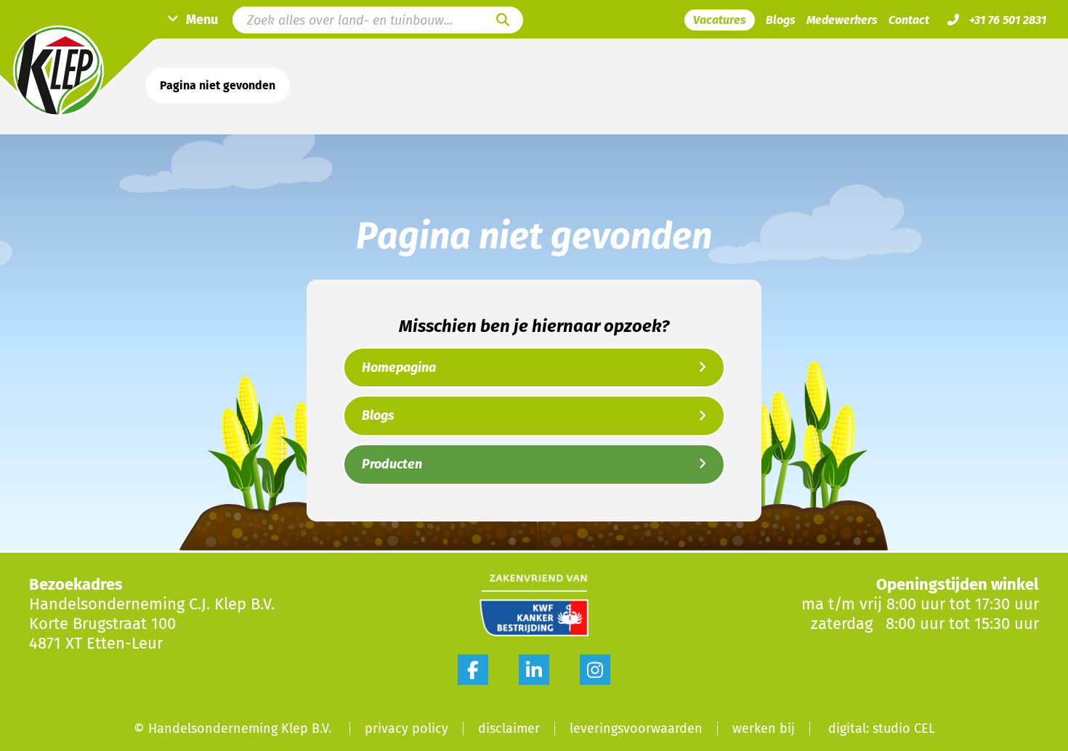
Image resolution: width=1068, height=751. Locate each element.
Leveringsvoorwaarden (636, 728)
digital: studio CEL (881, 728)
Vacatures (719, 20)
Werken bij (763, 728)
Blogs (781, 20)
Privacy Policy (406, 728)
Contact (909, 20)
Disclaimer (509, 728)
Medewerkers (842, 20)
